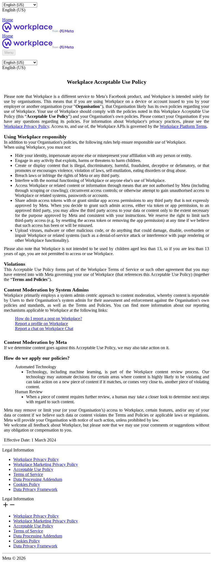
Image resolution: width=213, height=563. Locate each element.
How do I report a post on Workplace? (48, 318)
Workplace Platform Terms (183, 126)
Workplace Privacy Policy (26, 126)
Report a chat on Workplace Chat (44, 328)
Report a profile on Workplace (41, 323)
